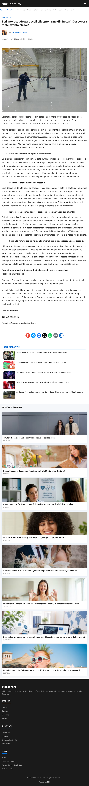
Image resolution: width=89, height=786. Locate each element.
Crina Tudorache (20, 32)
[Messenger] (33, 335)
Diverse (4, 707)
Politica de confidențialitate (12, 765)
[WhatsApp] (50, 335)
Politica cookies (7, 769)
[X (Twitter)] (44, 335)
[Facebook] (39, 335)
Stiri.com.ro (9, 686)
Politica (4, 719)
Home (4, 758)
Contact (5, 736)
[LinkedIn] (61, 335)
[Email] (55, 335)
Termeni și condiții (8, 761)
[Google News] (27, 335)
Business (5, 711)
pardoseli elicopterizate (23, 117)
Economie (5, 715)
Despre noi (6, 732)
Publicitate (10, 10)
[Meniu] (84, 3)
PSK (48, 782)
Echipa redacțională (9, 740)
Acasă (2, 10)
